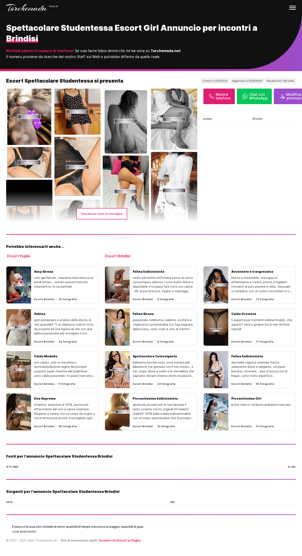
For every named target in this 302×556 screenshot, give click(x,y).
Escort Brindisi (117, 256)
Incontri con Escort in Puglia (120, 540)
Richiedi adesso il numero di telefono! (40, 51)
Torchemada (26, 7)
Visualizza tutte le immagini (102, 214)
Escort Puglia (18, 256)
